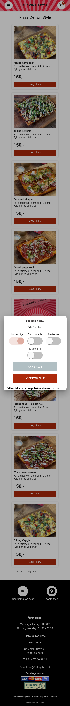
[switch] (35, 341)
